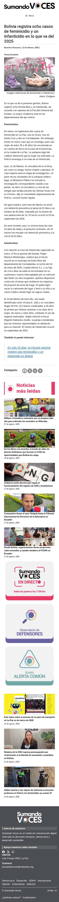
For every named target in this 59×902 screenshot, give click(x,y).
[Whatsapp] (35, 370)
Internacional (44, 880)
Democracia (8, 880)
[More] (40, 370)
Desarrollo (21, 880)
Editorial (31, 884)
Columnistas (18, 884)
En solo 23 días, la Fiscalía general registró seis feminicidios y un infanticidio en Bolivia (29, 351)
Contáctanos (29, 897)
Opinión (6, 884)
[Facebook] (24, 370)
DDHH (32, 880)
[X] (29, 370)
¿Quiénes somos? (11, 897)
